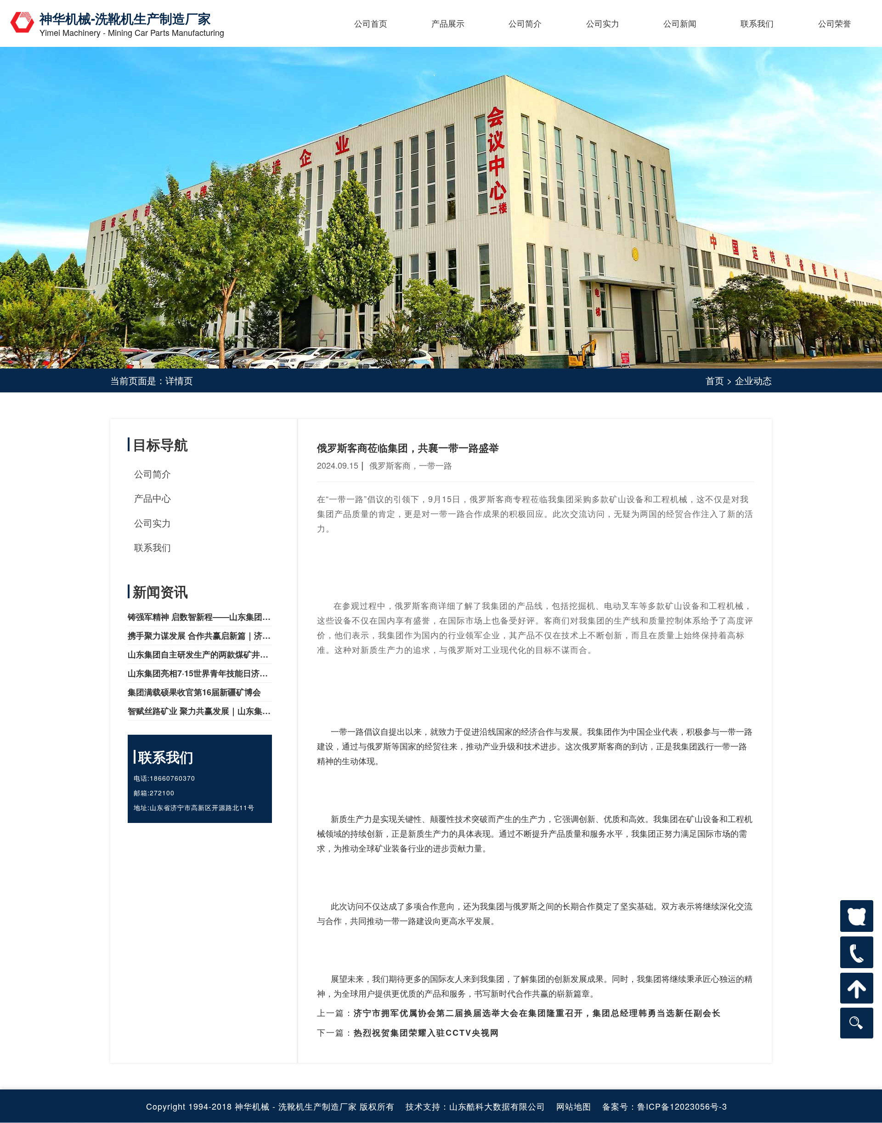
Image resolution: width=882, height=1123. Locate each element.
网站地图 (573, 1106)
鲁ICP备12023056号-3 (682, 1106)
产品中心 (152, 498)
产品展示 (447, 23)
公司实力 (602, 23)
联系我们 (757, 23)
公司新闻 (679, 23)
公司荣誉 (834, 23)
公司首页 (370, 23)
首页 (715, 380)
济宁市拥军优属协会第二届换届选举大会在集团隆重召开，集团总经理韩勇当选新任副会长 (537, 1013)
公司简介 (525, 23)
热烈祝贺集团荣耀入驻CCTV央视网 (426, 1032)
